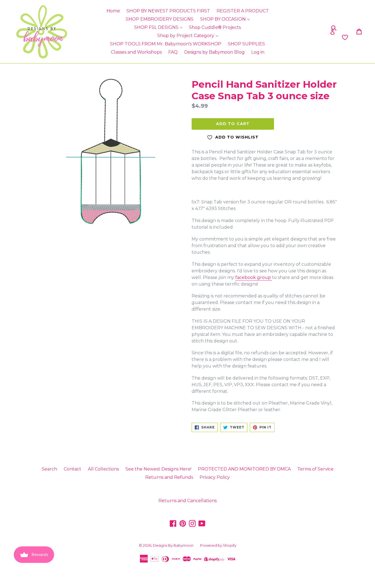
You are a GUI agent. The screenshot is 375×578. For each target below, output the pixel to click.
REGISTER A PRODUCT (243, 10)
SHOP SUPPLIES (246, 43)
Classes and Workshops (136, 52)
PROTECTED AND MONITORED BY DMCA (244, 469)
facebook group (253, 277)
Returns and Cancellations (187, 500)
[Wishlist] (303, 37)
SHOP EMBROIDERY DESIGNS (160, 19)
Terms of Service (315, 469)
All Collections (103, 469)
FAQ (173, 52)
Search (49, 469)
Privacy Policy (215, 477)
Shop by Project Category (186, 35)
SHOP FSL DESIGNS (157, 27)
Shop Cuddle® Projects (215, 27)
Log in (257, 52)
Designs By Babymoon (173, 545)
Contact (72, 469)
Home (113, 10)
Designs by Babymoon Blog (214, 52)
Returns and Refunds (169, 477)
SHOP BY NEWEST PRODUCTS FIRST (168, 10)
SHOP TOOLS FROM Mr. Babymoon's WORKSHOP (165, 43)
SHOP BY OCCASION (223, 19)
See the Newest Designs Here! (158, 469)
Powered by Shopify (218, 545)
